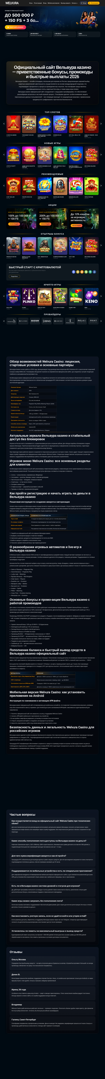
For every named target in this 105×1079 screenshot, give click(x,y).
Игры (31, 3)
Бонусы (74, 3)
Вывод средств (65, 3)
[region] (52, 127)
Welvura (12, 3)
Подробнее (14, 276)
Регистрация (38, 3)
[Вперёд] (100, 123)
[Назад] (4, 123)
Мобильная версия (53, 3)
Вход (44, 3)
